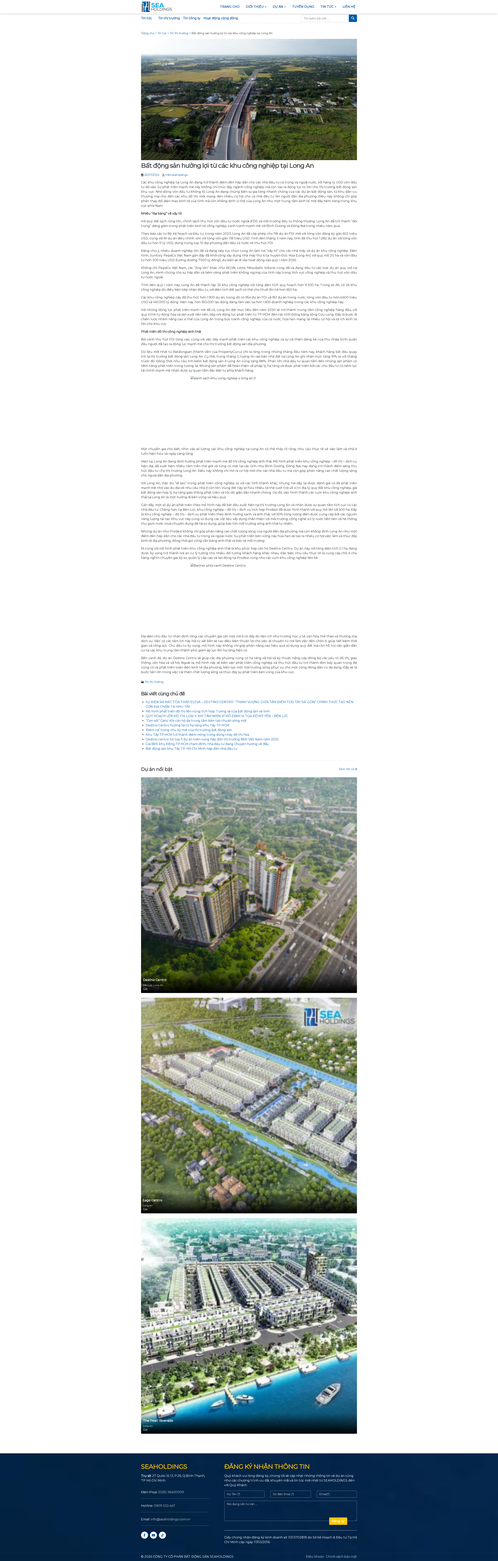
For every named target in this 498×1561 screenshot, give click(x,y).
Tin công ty (191, 18)
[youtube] (153, 1535)
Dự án (278, 7)
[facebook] (144, 1535)
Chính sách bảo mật (341, 1556)
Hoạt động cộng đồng (220, 18)
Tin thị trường (169, 18)
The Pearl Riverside (158, 1420)
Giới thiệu (255, 7)
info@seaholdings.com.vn (170, 1519)
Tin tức (327, 7)
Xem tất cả (347, 769)
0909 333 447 (164, 1506)
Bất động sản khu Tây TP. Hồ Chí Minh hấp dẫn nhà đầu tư (191, 748)
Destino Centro (155, 980)
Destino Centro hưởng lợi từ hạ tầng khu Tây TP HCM (187, 725)
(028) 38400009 (171, 1492)
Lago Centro (152, 1200)
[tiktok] (162, 1535)
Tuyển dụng (303, 7)
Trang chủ (230, 7)
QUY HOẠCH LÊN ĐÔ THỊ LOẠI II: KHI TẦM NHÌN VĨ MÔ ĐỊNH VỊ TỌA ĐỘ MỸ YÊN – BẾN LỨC (217, 716)
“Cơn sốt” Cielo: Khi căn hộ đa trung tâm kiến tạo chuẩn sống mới (196, 720)
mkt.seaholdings (176, 175)
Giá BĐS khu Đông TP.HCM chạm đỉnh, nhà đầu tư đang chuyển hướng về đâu (207, 744)
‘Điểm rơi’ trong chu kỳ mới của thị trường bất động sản (189, 730)
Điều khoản (315, 1556)
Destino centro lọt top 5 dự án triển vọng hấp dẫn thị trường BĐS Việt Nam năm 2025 (212, 739)
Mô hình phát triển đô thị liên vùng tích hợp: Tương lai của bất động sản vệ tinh (208, 711)
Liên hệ (349, 7)
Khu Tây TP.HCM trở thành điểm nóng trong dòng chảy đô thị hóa (197, 734)
